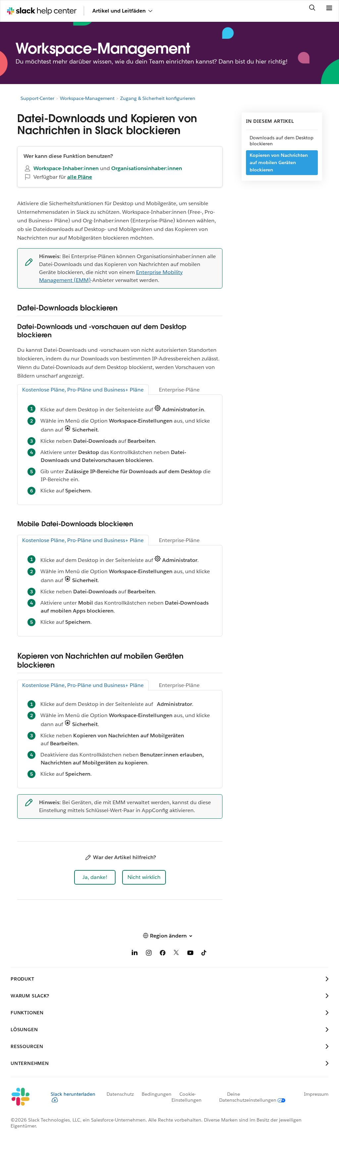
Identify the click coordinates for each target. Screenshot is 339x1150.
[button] (95, 877)
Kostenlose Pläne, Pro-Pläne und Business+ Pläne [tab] (83, 389)
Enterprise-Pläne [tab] (179, 389)
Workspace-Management (87, 98)
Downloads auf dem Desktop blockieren (282, 141)
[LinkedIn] (135, 953)
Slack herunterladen (73, 1094)
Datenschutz (120, 1094)
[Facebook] (163, 953)
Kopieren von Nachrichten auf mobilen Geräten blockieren (279, 162)
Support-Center (37, 98)
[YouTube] (190, 953)
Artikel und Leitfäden (119, 10)
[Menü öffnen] (329, 8)
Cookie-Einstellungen (186, 1097)
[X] (176, 953)
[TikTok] (204, 953)
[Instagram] (149, 953)
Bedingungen (156, 1094)
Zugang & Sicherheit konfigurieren (157, 98)
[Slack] (25, 1097)
